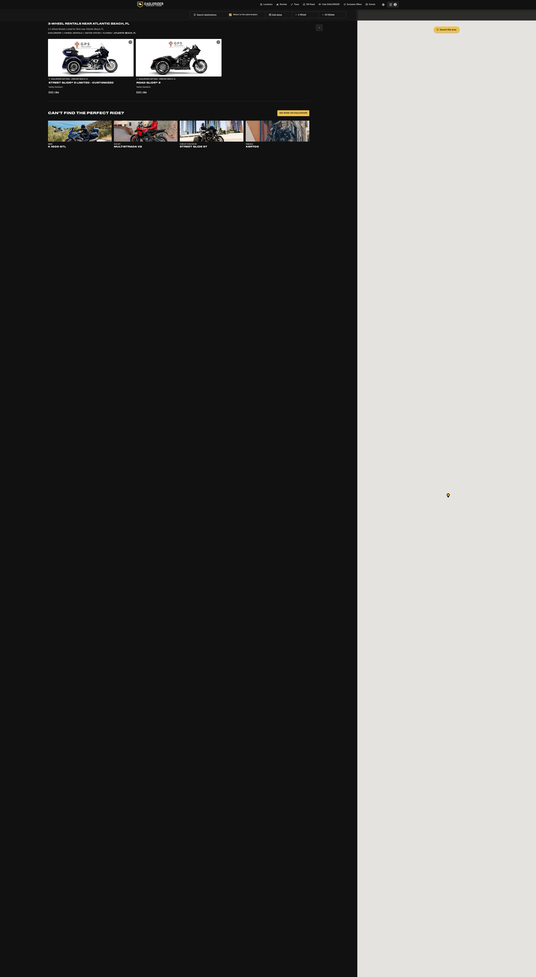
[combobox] (209, 15)
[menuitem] (266, 5)
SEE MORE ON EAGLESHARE (293, 113)
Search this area (448, 30)
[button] (91, 67)
